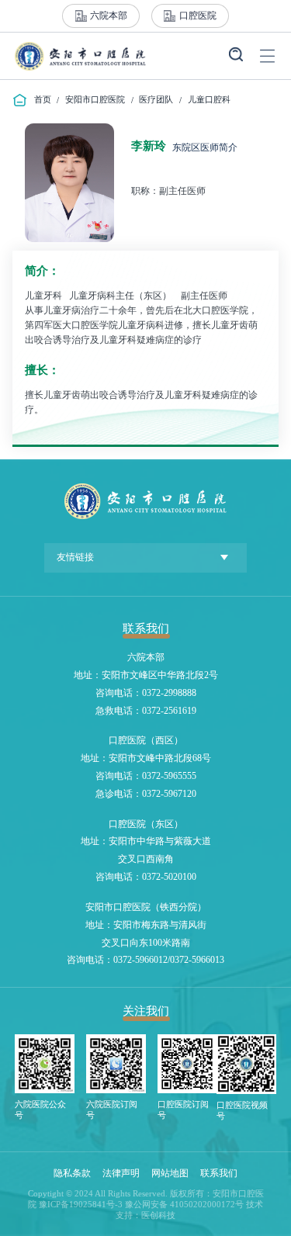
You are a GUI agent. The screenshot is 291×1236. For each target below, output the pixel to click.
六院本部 (108, 15)
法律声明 (121, 1173)
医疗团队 (156, 99)
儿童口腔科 (209, 99)
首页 (42, 99)
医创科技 (158, 1215)
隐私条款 (72, 1173)
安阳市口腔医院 (95, 99)
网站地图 (170, 1173)
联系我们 (218, 1173)
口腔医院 (198, 15)
